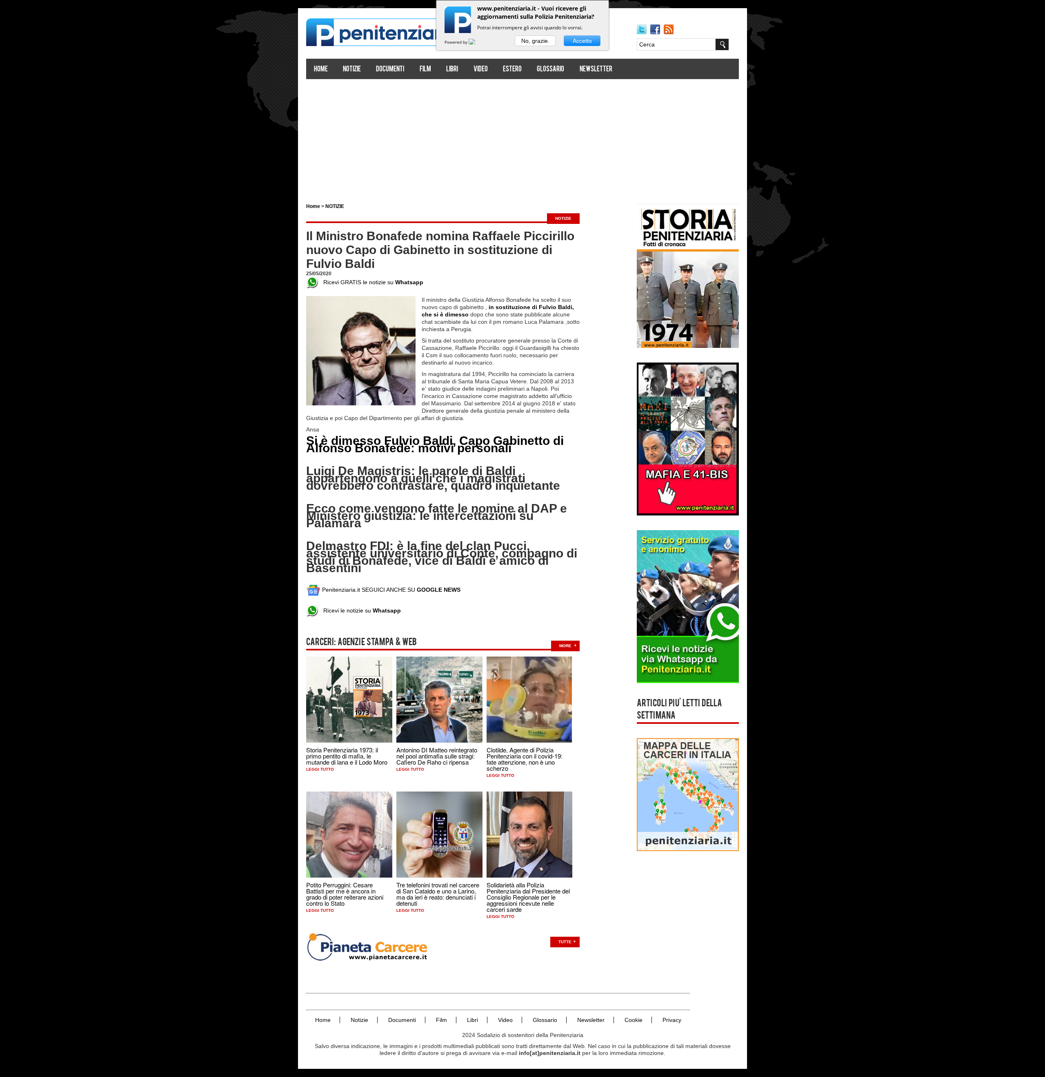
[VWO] (477, 42)
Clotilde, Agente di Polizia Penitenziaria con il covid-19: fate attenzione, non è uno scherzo (525, 758)
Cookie (634, 1020)
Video (481, 69)
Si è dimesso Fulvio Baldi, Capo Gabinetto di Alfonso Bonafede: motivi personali (435, 444)
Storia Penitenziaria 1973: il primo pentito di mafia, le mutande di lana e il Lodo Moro (346, 755)
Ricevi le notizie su (359, 610)
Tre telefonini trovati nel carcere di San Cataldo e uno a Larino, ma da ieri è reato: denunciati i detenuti (437, 893)
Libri (452, 69)
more (565, 646)
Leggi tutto (320, 769)
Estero (512, 69)
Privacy (672, 1020)
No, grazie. (535, 41)
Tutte (564, 942)
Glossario (550, 69)
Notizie (352, 69)
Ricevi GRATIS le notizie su (370, 282)
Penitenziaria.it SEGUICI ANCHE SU (390, 589)
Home (321, 69)
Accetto (582, 41)
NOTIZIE (334, 206)
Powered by (457, 42)
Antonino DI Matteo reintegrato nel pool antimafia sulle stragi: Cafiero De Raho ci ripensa (436, 755)
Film (425, 69)
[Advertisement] (522, 138)
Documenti (390, 69)
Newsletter (596, 69)
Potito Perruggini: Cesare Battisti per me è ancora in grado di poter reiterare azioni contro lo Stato (344, 893)
